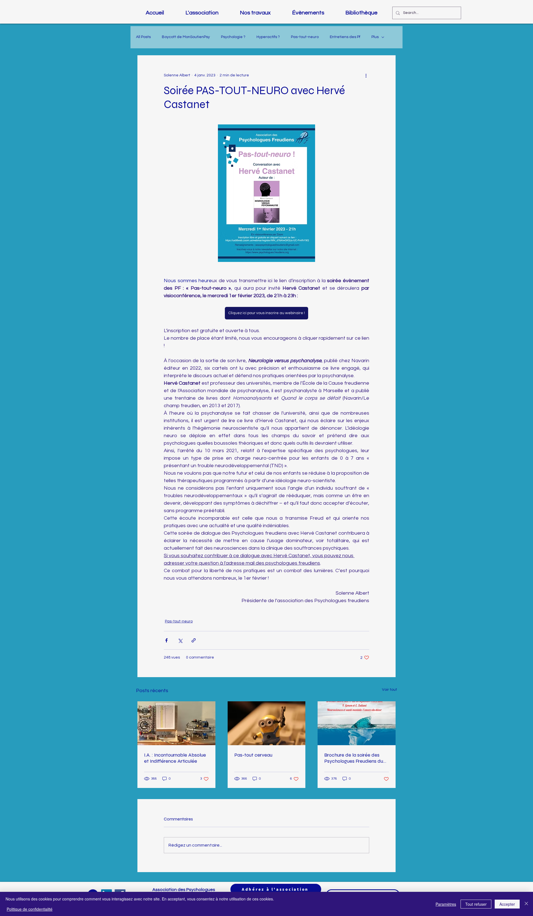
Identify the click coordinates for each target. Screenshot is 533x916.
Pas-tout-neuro (305, 37)
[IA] (176, 723)
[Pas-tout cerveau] (267, 723)
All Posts (143, 37)
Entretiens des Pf (345, 37)
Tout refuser (476, 904)
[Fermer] (526, 904)
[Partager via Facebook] (166, 640)
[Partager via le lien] (193, 640)
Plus (375, 37)
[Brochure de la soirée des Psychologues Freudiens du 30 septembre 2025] (357, 723)
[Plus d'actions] (366, 75)
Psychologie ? (233, 37)
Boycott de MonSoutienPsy (186, 37)
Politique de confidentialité (29, 909)
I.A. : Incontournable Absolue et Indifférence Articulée (175, 758)
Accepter (507, 904)
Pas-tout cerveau (253, 755)
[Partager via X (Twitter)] (180, 640)
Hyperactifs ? (268, 37)
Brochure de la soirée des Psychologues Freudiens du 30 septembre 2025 (353, 758)
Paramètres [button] (446, 904)
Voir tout (389, 690)
